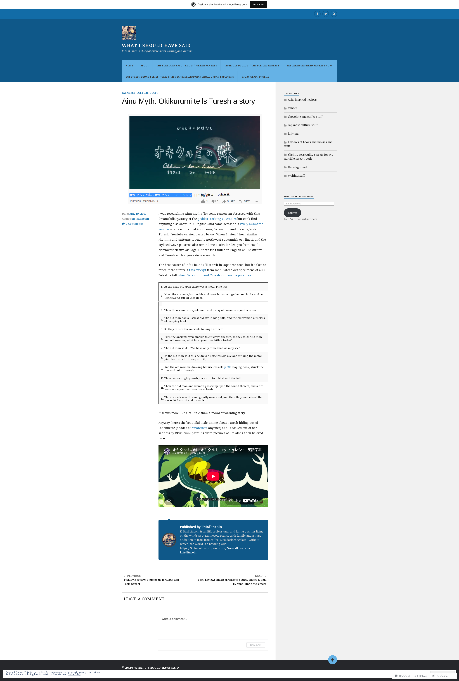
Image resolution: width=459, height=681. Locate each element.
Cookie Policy (74, 674)
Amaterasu (199, 428)
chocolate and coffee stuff (305, 117)
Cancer (292, 108)
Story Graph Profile (255, 76)
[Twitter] (325, 14)
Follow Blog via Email (299, 196)
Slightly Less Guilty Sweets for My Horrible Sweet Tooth (308, 157)
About (145, 65)
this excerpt (197, 270)
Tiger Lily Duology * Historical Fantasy (251, 65)
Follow (292, 213)
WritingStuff (296, 176)
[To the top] (332, 659)
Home (129, 65)
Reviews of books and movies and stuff (308, 144)
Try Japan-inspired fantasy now (309, 65)
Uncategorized (297, 167)
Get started (258, 4)
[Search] (334, 14)
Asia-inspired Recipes (302, 100)
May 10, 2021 (137, 213)
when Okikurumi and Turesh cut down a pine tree (214, 275)
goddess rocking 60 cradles (217, 219)
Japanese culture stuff (140, 92)
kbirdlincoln (140, 218)
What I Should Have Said (156, 45)
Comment (255, 644)
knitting (293, 133)
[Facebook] (317, 14)
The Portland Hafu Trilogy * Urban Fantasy (187, 65)
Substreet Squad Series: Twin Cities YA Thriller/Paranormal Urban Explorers (180, 76)
